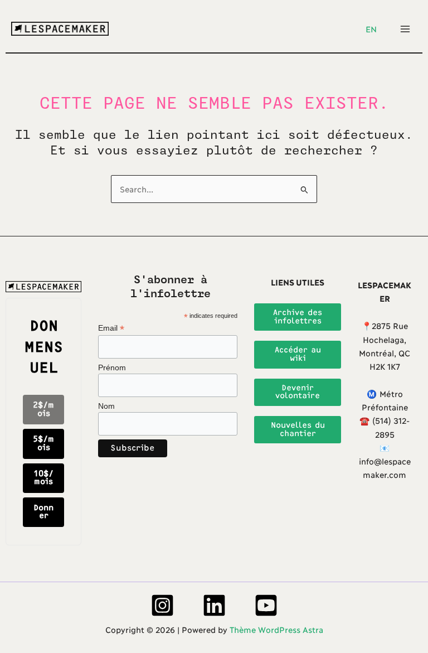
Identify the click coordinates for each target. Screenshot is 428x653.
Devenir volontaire (297, 392)
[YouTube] (266, 605)
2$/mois (43, 409)
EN (371, 28)
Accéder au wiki (298, 354)
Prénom (112, 367)
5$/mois (43, 443)
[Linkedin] (214, 605)
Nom (106, 406)
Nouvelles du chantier (298, 429)
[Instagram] (162, 605)
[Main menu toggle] (405, 29)
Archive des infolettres (297, 317)
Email (111, 328)
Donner (43, 512)
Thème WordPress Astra (276, 629)
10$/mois (43, 478)
